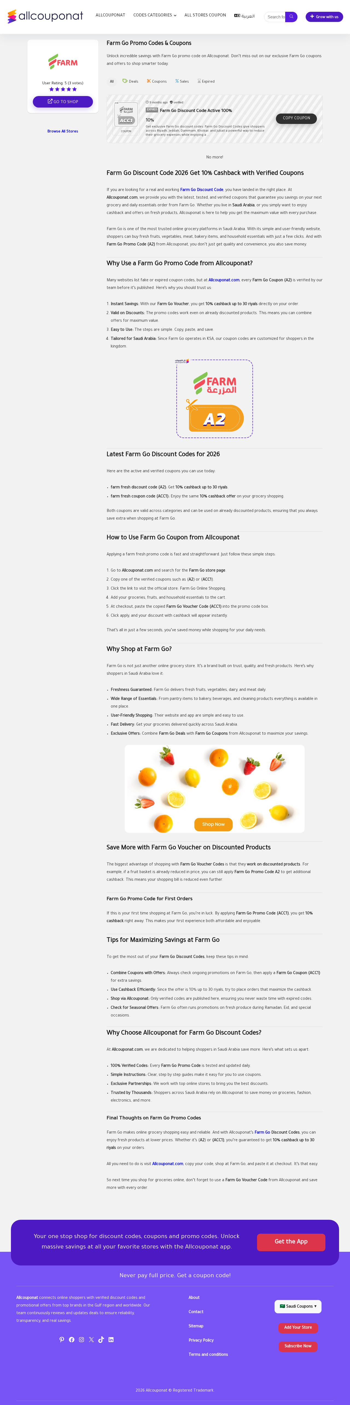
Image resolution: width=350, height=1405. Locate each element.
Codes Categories (152, 15)
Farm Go (262, 1133)
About (194, 1298)
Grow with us (327, 17)
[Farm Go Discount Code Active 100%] (126, 114)
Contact (196, 1312)
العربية (248, 17)
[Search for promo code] (291, 17)
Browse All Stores (63, 132)
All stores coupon (205, 15)
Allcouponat (110, 15)
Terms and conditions (208, 1355)
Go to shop (65, 102)
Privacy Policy (201, 1341)
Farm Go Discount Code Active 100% (196, 111)
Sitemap (196, 1327)
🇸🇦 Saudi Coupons (298, 1307)
